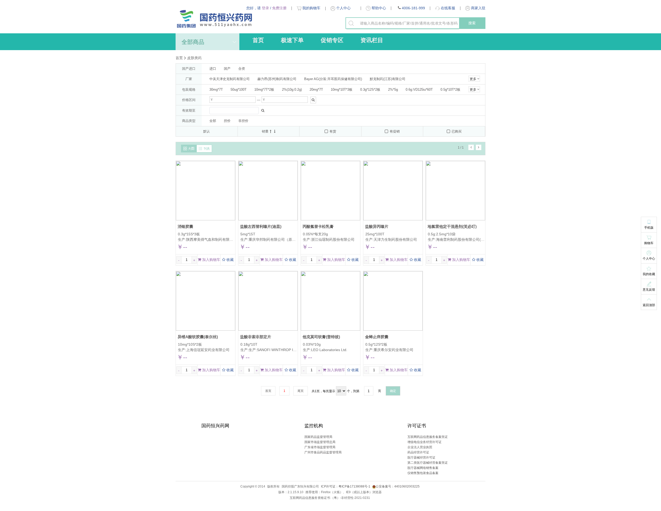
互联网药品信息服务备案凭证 (427, 437)
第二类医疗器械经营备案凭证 (427, 462)
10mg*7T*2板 (264, 89)
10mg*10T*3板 (341, 89)
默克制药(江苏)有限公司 (387, 79)
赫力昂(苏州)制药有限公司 (276, 79)
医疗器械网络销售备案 (422, 468)
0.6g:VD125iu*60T (419, 89)
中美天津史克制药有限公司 (229, 79)
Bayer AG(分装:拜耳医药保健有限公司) (333, 79)
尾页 (300, 391)
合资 (241, 69)
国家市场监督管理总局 (319, 442)
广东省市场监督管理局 (319, 447)
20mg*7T (316, 89)
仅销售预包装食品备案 (422, 473)
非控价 (243, 121)
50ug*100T (239, 89)
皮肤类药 (194, 58)
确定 (393, 391)
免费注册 (279, 8)
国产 (227, 69)
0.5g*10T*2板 (450, 89)
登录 (265, 8)
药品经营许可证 (418, 452)
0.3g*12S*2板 (370, 89)
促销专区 (332, 40)
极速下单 (292, 40)
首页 (258, 40)
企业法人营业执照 (419, 447)
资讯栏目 (371, 40)
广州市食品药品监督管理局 (323, 452)
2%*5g (393, 89)
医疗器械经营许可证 (421, 457)
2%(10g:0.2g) (292, 89)
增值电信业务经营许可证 (424, 442)
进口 (212, 69)
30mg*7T (216, 89)
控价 (227, 121)
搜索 (472, 23)
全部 (212, 121)
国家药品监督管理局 (318, 437)
